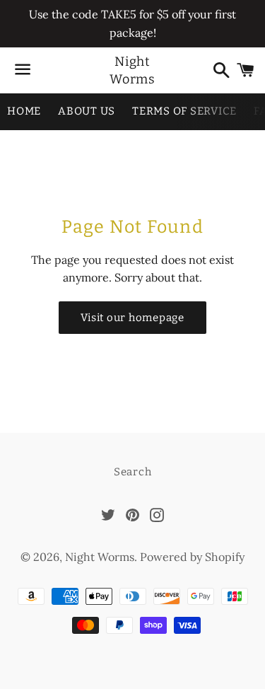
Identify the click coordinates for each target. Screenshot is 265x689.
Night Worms (133, 70)
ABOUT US (86, 111)
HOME (24, 111)
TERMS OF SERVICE (184, 111)
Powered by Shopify (192, 557)
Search (133, 471)
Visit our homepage (132, 317)
